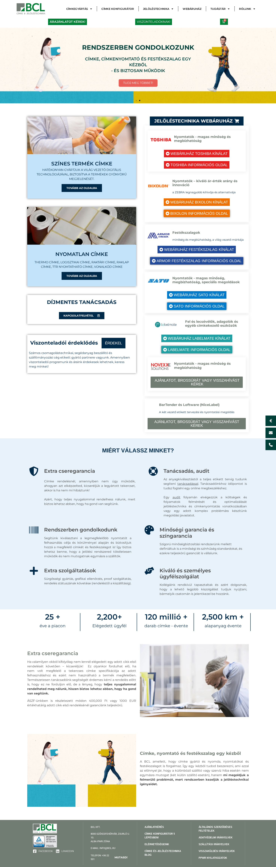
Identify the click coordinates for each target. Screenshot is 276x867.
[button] (136, 100)
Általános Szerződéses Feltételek (215, 829)
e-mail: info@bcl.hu (103, 848)
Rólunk (245, 9)
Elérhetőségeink (157, 844)
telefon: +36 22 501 (109, 857)
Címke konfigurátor (117, 9)
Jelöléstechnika (156, 9)
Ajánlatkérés (154, 827)
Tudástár (217, 9)
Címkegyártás (77, 9)
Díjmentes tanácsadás (81, 302)
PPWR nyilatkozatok (213, 857)
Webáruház (192, 9)
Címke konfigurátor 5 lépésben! (160, 835)
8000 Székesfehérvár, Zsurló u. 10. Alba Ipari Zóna (110, 837)
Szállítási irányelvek (214, 844)
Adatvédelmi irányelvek (215, 837)
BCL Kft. (95, 827)
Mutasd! (121, 857)
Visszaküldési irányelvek (217, 851)
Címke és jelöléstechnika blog (163, 853)
